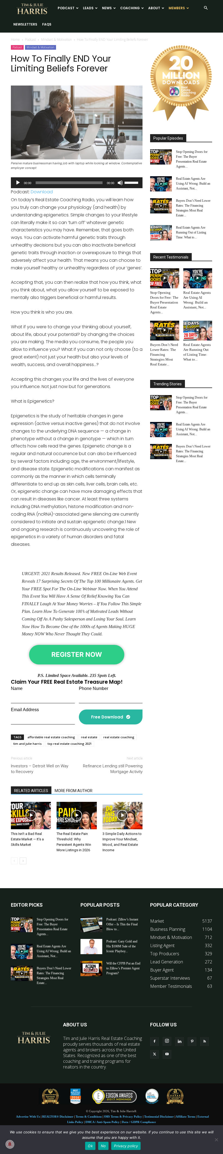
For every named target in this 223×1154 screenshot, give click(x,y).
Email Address (25, 709)
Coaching (130, 8)
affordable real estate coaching (51, 737)
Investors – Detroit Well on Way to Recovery (39, 769)
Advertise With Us (28, 1116)
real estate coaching (118, 737)
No (103, 1146)
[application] (77, 182)
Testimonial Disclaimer (159, 1116)
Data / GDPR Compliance (139, 1122)
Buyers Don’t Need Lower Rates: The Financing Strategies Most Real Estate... (164, 354)
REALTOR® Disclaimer (57, 1116)
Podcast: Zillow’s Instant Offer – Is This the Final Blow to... (122, 924)
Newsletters (25, 24)
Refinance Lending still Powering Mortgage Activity (113, 769)
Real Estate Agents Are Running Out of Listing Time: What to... (191, 232)
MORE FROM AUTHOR (73, 791)
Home (15, 39)
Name (17, 688)
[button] (205, 8)
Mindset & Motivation (56, 39)
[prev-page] (14, 860)
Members (177, 8)
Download (42, 192)
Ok (90, 1146)
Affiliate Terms (185, 1116)
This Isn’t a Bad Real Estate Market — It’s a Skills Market (27, 839)
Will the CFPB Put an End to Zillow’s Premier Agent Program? (123, 968)
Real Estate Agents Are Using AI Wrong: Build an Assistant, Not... (193, 183)
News (107, 8)
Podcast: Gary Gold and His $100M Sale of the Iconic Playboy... (121, 946)
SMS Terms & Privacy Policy (123, 1116)
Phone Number (93, 688)
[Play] (18, 182)
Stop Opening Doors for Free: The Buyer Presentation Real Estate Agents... (164, 302)
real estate (89, 737)
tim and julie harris (27, 744)
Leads (88, 8)
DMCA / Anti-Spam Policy (102, 1122)
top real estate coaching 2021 (70, 744)
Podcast (66, 8)
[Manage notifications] (9, 1144)
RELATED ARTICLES (31, 791)
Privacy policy (126, 1146)
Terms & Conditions (89, 1116)
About (154, 8)
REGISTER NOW (76, 654)
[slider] (132, 182)
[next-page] (23, 860)
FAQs (46, 24)
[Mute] (120, 182)
